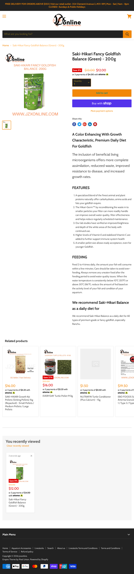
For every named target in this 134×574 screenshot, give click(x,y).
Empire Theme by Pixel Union (15, 559)
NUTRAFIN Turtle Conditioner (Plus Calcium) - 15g (95, 398)
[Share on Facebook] (74, 124)
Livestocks (39, 548)
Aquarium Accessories (21, 548)
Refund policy (27, 551)
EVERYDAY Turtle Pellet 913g (58, 395)
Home (5, 45)
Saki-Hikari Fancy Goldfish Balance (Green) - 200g (17, 502)
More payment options (102, 111)
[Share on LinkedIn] (90, 124)
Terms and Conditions (110, 548)
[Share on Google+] (85, 124)
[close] (31, 455)
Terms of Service (9, 551)
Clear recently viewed (18, 445)
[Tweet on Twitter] (79, 124)
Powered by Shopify (39, 559)
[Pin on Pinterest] (95, 124)
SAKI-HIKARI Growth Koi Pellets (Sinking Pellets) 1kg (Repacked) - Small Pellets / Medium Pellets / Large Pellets (19, 403)
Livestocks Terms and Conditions (83, 548)
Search (50, 548)
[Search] (127, 34)
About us (61, 548)
